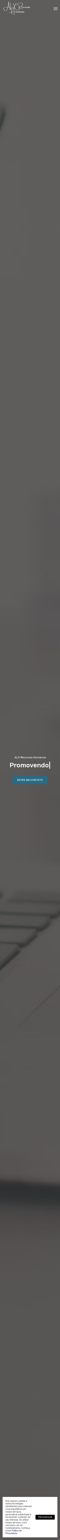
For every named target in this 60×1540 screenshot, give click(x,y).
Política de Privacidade (13, 1532)
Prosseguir (45, 1517)
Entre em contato (30, 779)
